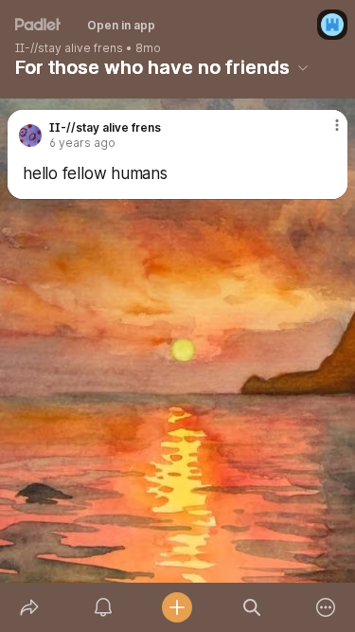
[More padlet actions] (325, 607)
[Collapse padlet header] (303, 67)
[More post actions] (324, 133)
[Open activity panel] (103, 607)
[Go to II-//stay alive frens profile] (30, 135)
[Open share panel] (29, 607)
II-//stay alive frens (69, 48)
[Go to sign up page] (332, 24)
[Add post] (177, 607)
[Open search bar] (251, 607)
